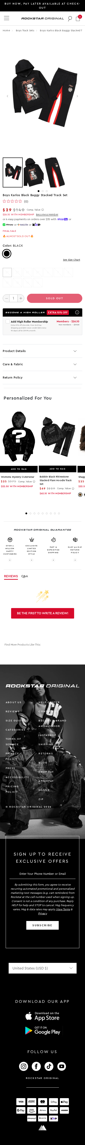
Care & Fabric (13, 364)
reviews (13, 711)
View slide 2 (43, 191)
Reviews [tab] (11, 576)
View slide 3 (47, 191)
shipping (46, 744)
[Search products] (70, 18)
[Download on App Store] (42, 1016)
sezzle (44, 790)
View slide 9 (59, 513)
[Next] (77, 96)
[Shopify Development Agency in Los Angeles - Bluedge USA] (42, 1127)
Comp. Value (33, 210)
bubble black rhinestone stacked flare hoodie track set (56, 480)
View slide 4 (38, 513)
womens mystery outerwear (17, 477)
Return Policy (12, 377)
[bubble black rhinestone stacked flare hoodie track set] (57, 436)
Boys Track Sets (25, 30)
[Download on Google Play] (42, 1031)
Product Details (14, 351)
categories (15, 730)
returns (46, 753)
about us (14, 702)
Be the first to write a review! (42, 613)
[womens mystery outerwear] (19, 436)
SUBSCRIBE (42, 925)
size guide (15, 720)
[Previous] (8, 96)
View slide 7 (51, 513)
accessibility (17, 777)
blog (43, 762)
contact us (49, 711)
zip (41, 799)
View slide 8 (55, 513)
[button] (77, 18)
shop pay (46, 772)
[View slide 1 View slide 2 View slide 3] (42, 172)
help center (49, 702)
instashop (47, 735)
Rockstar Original (42, 1078)
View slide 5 (43, 513)
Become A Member (47, 214)
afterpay (46, 781)
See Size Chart (71, 260)
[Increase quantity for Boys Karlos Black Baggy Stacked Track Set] (20, 298)
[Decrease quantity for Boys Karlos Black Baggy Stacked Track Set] (6, 298)
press (10, 768)
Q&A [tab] (24, 576)
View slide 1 (38, 191)
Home (6, 30)
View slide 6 (47, 513)
